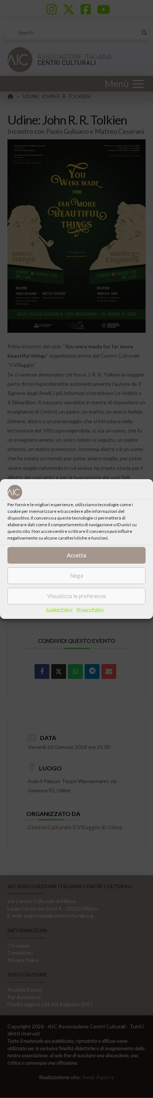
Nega (76, 575)
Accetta (76, 555)
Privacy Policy (90, 609)
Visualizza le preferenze (76, 596)
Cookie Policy (59, 609)
